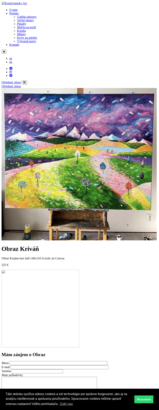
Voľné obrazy (25, 20)
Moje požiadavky (12, 375)
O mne (13, 9)
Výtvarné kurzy (26, 41)
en (10, 62)
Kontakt (14, 44)
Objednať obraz (11, 82)
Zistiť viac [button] (66, 404)
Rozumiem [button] (144, 399)
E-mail (6, 367)
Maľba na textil (26, 27)
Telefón (6, 371)
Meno (5, 363)
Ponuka (14, 13)
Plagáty (21, 23)
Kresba (21, 30)
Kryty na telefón (27, 37)
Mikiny (21, 34)
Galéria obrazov (27, 16)
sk (10, 58)
